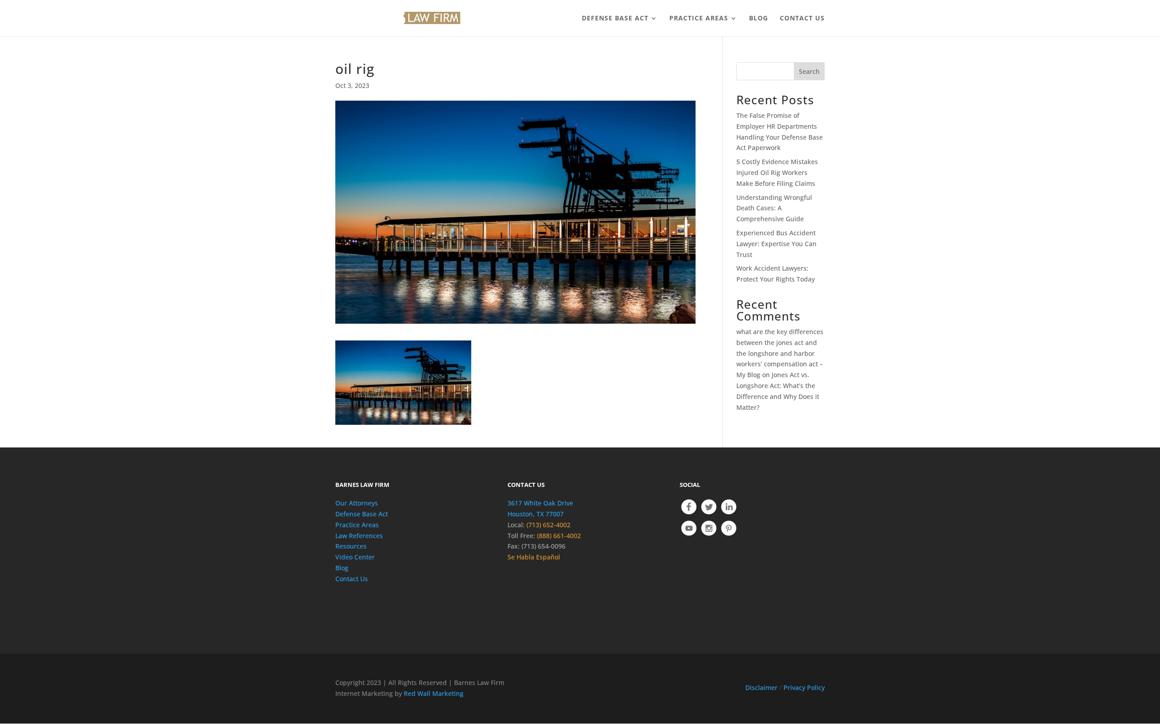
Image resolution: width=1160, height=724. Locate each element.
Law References (359, 535)
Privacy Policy (804, 687)
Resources (351, 546)
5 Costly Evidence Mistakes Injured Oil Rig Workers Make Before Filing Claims (777, 172)
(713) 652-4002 (548, 524)
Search (809, 71)
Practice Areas (357, 524)
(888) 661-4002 (559, 535)
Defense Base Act (361, 514)
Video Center (355, 557)
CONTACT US (802, 18)
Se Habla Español (534, 557)
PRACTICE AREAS (698, 18)
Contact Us (351, 578)
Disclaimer (761, 687)
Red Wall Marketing (434, 693)
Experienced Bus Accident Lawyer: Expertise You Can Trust (776, 243)
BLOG (758, 18)
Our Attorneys (356, 503)
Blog (341, 568)
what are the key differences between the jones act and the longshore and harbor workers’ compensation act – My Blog (779, 353)
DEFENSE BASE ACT (615, 18)
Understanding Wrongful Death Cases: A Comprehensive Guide (774, 208)
